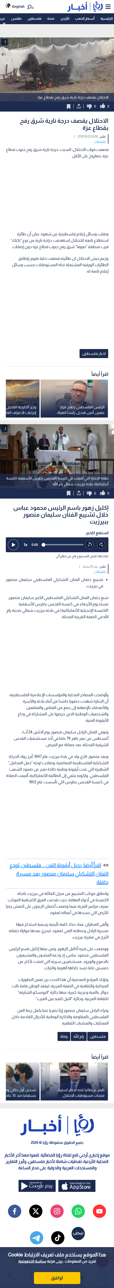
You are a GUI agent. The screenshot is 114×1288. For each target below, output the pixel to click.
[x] (35, 1211)
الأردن (64, 18)
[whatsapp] (78, 1211)
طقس (16, 18)
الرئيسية (106, 18)
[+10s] (101, 544)
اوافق (57, 1278)
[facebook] (14, 1211)
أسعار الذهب (84, 18)
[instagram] (57, 1211)
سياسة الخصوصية (32, 1261)
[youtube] (99, 1211)
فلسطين (34, 18)
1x (25, 544)
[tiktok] (57, 1237)
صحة (50, 18)
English (18, 6)
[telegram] (36, 1237)
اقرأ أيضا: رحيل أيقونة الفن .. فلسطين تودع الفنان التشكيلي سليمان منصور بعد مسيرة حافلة (59, 873)
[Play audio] (13, 545)
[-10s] (89, 544)
